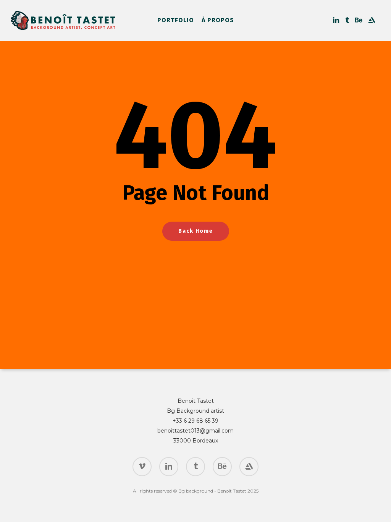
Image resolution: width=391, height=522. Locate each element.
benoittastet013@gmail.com (195, 430)
